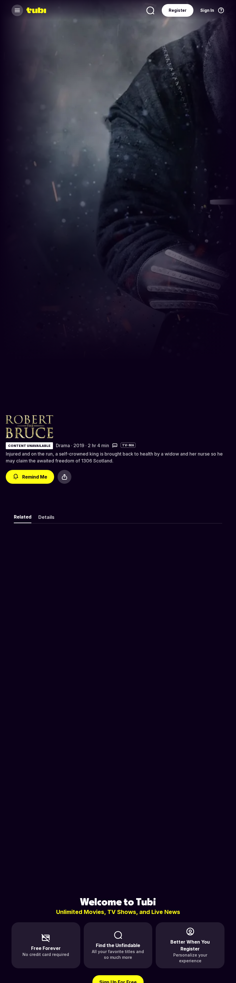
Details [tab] (46, 517)
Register (177, 10)
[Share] (64, 477)
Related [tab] (22, 517)
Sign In (207, 10)
